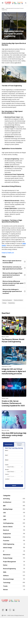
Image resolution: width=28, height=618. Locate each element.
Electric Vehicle (7, 526)
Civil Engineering (8, 523)
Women (5, 589)
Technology (6, 582)
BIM (4, 505)
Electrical (6, 530)
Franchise (6, 540)
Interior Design (7, 547)
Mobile (7, 459)
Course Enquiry (9, 444)
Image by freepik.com (8, 252)
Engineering (11, 303)
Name (6, 450)
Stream (7, 469)
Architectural (7, 502)
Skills (4, 572)
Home (3, 8)
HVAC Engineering (8, 544)
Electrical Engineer (7, 300)
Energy (4, 303)
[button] (2, 3)
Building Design (8, 509)
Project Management (9, 561)
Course (7, 474)
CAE (4, 516)
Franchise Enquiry (19, 444)
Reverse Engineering (9, 568)
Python (5, 565)
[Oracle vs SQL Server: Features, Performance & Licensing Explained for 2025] (14, 387)
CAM (4, 519)
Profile (7, 464)
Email (6, 455)
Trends (5, 586)
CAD (4, 512)
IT (3, 551)
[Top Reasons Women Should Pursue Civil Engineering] (14, 325)
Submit (14, 485)
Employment (7, 533)
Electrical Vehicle (18, 300)
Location (7, 479)
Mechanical (6, 554)
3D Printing (6, 498)
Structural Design (8, 579)
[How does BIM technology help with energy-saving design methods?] (14, 419)
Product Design (7, 558)
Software (6, 575)
